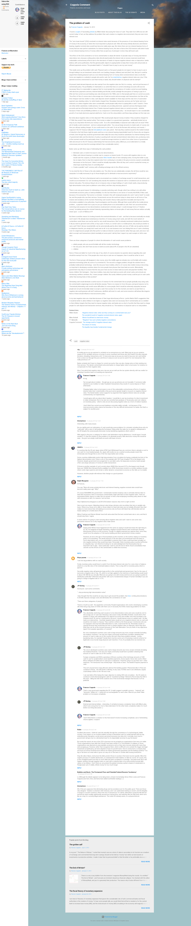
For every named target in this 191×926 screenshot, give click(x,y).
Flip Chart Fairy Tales (9, 207)
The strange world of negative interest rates (97, 322)
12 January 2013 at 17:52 (96, 481)
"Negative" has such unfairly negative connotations (99, 320)
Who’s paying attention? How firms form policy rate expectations (13, 118)
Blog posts (100, 12)
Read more (145, 862)
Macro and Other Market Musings (13, 276)
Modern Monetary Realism (11, 303)
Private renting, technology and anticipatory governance (12, 269)
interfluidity (5, 188)
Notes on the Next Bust (10, 324)
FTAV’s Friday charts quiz (10, 92)
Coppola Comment (80, 4)
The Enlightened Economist (11, 142)
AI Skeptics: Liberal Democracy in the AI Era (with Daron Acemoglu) (13, 135)
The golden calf (75, 845)
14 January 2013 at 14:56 (103, 687)
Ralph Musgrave (83, 481)
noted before (117, 77)
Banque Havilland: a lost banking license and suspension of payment (14, 200)
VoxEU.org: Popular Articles (11, 314)
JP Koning (80, 586)
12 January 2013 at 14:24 (90, 447)
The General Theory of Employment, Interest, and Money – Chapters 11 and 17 (14, 306)
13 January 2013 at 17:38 (94, 557)
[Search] (153, 5)
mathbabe (5, 132)
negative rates (84, 341)
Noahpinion (5, 293)
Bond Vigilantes (7, 106)
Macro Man (5, 284)
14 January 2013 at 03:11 (92, 586)
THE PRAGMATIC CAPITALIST (12, 171)
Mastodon (5, 53)
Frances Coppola (89, 375)
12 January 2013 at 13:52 (94, 421)
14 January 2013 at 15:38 (98, 701)
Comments (5, 10)
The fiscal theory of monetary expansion (85, 891)
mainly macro (6, 180)
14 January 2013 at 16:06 (103, 715)
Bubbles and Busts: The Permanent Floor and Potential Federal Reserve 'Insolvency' (107, 772)
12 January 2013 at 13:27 (87, 349)
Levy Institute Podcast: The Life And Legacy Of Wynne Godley (13, 164)
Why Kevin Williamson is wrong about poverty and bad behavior (12, 296)
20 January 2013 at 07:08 (85, 774)
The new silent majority (10, 182)
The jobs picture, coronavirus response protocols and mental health (12, 239)
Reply (79, 416)
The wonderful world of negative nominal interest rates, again (102, 315)
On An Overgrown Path (9, 125)
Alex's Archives (7, 266)
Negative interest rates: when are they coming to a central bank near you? (106, 313)
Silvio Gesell (107, 158)
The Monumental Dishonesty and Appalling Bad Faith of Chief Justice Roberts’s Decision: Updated (14, 153)
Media (142, 12)
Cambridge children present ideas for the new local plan (13, 260)
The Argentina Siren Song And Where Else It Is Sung (12, 286)
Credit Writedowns (8, 236)
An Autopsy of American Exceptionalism (10, 173)
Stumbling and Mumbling (10, 217)
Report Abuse (6, 74)
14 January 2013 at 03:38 (103, 610)
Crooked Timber (7, 98)
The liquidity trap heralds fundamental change (97, 327)
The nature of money (89, 325)
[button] (149, 23)
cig (78, 349)
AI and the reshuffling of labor (12, 100)
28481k (80, 447)
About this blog (115, 12)
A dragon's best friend (9, 257)
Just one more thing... (9, 326)
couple (78, 32)
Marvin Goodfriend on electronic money (95, 317)
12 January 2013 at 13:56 (103, 375)
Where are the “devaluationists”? (13, 333)
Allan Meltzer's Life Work (10, 278)
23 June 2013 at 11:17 (93, 786)
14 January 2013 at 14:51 (98, 647)
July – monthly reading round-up (13, 144)
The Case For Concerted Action (12, 161)
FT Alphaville (6, 90)
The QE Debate (131, 12)
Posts (6, 6)
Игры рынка (81, 557)
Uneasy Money (7, 150)
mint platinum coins (100, 130)
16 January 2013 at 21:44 (89, 729)
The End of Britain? (77, 868)
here (129, 596)
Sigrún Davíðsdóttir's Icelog (11, 197)
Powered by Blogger (111, 917)
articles (92, 32)
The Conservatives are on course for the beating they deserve (13, 210)
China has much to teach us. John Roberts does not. (13, 191)
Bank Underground (8, 115)
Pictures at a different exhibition (13, 127)
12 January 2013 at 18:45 (103, 525)
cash (75, 341)
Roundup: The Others (9, 230)
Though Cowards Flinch (10, 247)
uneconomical (6, 331)
